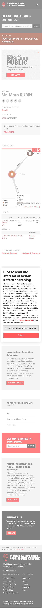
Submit (21, 335)
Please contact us (26, 320)
